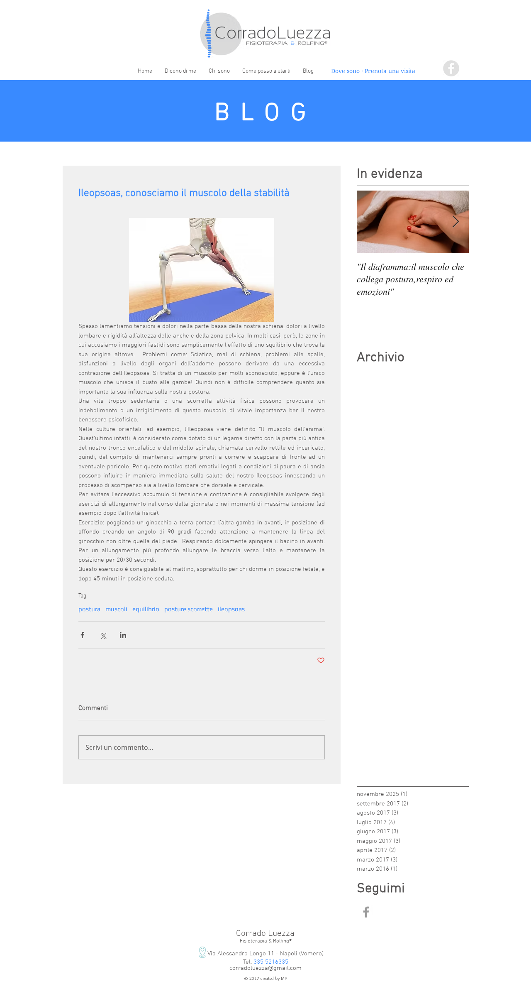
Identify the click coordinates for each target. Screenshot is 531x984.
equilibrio (145, 608)
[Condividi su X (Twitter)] (103, 635)
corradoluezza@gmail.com (265, 968)
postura (89, 608)
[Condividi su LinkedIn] (123, 635)
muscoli (116, 608)
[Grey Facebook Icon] (366, 912)
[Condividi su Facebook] (82, 635)
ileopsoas (231, 608)
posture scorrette (188, 608)
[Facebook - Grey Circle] (451, 68)
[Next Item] (455, 221)
